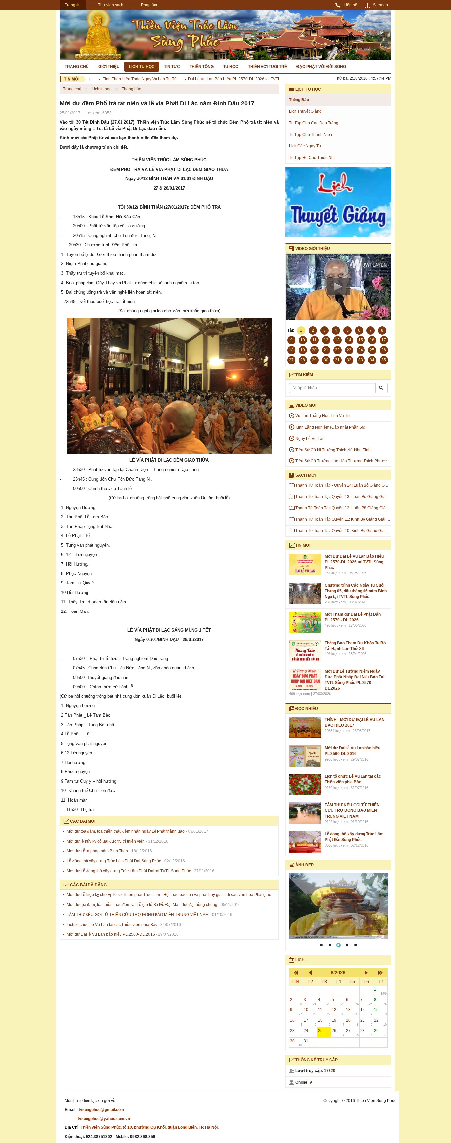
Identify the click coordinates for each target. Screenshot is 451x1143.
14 (366, 1011)
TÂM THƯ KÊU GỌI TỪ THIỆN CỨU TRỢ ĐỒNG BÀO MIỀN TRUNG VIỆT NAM (138, 914)
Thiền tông (202, 66)
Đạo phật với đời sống (321, 66)
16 (296, 1022)
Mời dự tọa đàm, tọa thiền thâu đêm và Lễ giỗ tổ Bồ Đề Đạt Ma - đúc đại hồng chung (142, 904)
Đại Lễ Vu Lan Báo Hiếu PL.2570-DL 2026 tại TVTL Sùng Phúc (230, 79)
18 (324, 1022)
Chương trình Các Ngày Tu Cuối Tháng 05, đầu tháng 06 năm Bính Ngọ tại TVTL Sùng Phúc (356, 591)
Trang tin (73, 5)
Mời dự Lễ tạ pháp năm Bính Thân (97, 851)
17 (310, 1022)
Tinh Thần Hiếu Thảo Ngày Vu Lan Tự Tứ (125, 79)
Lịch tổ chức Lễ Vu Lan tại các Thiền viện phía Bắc (112, 924)
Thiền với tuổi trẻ (267, 66)
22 (380, 1022)
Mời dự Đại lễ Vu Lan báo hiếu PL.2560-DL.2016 (111, 934)
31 (310, 1043)
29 (380, 1032)
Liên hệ (350, 5)
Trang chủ (77, 66)
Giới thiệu (109, 66)
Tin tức (172, 66)
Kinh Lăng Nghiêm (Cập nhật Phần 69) (330, 427)
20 (352, 1022)
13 (352, 1011)
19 (338, 1022)
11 (324, 1011)
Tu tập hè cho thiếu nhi (312, 157)
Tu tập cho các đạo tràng (313, 123)
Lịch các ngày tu (305, 146)
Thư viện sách (110, 5)
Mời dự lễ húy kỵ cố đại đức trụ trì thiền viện (106, 841)
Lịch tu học (142, 66)
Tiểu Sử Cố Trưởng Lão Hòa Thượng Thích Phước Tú (343, 461)
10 (310, 1011)
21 (366, 1022)
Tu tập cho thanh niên (310, 134)
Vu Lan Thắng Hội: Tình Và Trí (322, 416)
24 (310, 1032)
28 (366, 1032)
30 (296, 1043)
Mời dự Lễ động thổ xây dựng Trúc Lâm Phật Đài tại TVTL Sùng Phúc (129, 871)
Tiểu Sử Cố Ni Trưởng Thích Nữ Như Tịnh (333, 450)
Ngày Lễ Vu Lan (310, 438)
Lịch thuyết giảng (305, 111)
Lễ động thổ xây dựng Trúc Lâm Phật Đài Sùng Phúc (114, 861)
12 (338, 1011)
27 (352, 1032)
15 (380, 1011)
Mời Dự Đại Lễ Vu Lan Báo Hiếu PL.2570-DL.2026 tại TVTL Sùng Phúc (354, 562)
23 (296, 1032)
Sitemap (380, 5)
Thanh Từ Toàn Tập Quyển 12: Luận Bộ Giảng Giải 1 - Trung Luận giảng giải (364, 508)
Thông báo (131, 89)
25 (324, 1032)
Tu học (230, 66)
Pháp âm (149, 5)
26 (338, 1032)
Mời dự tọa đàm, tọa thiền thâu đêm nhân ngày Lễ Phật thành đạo (126, 831)
